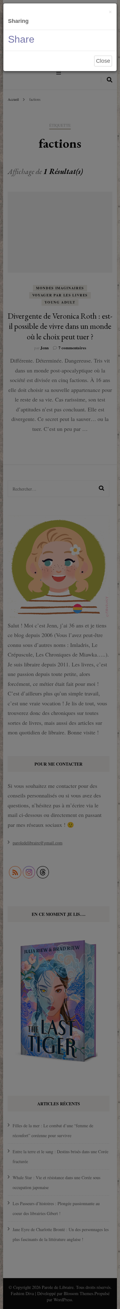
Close (103, 61)
